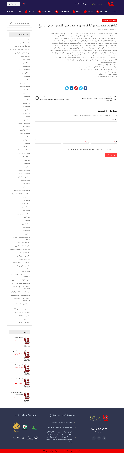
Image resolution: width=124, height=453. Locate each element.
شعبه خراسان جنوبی (24, 170)
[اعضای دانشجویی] (27, 355)
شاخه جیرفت (26, 90)
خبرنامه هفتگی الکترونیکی (109, 20)
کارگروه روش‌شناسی (24, 259)
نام (115, 142)
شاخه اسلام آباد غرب (24, 70)
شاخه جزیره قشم (25, 86)
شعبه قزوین (26, 200)
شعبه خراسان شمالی (24, 177)
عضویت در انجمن (13, 4)
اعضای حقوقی (19, 337)
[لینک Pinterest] (76, 88)
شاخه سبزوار (26, 113)
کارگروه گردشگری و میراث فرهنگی (20, 263)
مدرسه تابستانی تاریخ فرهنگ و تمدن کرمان (21, 299)
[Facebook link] (85, 88)
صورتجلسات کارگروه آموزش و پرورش (21, 238)
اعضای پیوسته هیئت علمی (16, 379)
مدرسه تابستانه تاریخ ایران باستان (20, 295)
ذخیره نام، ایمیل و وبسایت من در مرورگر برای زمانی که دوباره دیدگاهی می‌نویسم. (91, 149)
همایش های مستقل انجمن (22, 312)
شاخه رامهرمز (26, 106)
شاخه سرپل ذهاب (25, 116)
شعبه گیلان (26, 217)
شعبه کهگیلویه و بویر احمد (22, 214)
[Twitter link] (81, 88)
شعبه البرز (27, 160)
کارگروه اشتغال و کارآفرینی (22, 246)
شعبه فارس (26, 197)
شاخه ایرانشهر (26, 73)
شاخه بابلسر (26, 80)
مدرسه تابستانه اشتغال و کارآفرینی (19, 292)
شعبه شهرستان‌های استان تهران (20, 194)
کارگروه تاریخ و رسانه (24, 252)
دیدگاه (114, 120)
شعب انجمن (26, 147)
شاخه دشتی (26, 96)
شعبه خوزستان (25, 180)
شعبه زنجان (26, 184)
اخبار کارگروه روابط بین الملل (22, 46)
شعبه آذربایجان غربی (24, 153)
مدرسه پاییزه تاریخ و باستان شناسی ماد (21, 287)
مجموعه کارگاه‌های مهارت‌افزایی (21, 280)
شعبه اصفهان (26, 157)
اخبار (29, 39)
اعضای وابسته (18, 365)
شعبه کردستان (26, 207)
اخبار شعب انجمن (25, 43)
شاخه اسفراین (26, 66)
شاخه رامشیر (26, 103)
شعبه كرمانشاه (26, 204)
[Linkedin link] (71, 88)
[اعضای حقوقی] (27, 341)
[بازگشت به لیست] (76, 98)
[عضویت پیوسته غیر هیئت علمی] (27, 396)
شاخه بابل (27, 76)
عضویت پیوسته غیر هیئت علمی (17, 393)
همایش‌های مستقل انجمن (22, 319)
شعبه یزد (27, 234)
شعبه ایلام (27, 163)
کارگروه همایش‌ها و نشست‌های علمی (21, 267)
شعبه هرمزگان (26, 227)
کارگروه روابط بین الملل (23, 256)
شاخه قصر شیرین (25, 130)
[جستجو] (11, 23)
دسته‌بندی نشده (25, 56)
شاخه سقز (27, 120)
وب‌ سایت (58, 142)
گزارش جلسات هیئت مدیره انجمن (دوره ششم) (20, 276)
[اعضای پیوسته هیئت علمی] (27, 383)
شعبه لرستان (26, 220)
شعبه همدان (26, 230)
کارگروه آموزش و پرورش (23, 243)
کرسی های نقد (26, 271)
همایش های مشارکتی (24, 316)
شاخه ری (27, 110)
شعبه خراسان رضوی (24, 173)
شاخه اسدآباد (26, 63)
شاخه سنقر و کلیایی (24, 123)
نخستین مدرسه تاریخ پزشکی (21, 309)
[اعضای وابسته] (27, 369)
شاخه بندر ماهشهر (24, 83)
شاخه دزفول (26, 93)
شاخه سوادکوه (26, 127)
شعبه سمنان (26, 187)
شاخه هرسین (26, 137)
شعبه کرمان (26, 210)
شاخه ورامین (26, 140)
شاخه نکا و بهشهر (25, 133)
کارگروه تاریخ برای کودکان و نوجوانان (19, 249)
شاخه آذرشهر (26, 59)
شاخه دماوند (26, 100)
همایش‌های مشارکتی (24, 322)
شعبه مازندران (26, 224)
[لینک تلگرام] (67, 88)
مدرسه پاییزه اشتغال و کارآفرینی (20, 283)
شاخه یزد (27, 143)
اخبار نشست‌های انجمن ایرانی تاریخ (20, 49)
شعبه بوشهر (26, 167)
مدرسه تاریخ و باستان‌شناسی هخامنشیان (21, 305)
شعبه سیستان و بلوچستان (22, 190)
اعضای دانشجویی (18, 351)
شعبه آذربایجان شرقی (23, 150)
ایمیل (87, 142)
